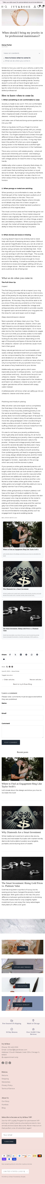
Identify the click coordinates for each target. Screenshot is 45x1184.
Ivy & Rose (10, 1176)
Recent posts (22, 752)
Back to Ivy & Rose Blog (22, 684)
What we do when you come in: (17, 61)
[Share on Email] (4, 659)
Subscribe (9, 1141)
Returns (5, 1075)
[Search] (7, 6)
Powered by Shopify (19, 1176)
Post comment (10, 742)
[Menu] (2, 6)
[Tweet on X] (7, 666)
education (10, 675)
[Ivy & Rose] (20, 7)
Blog (3, 1108)
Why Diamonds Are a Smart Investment (21, 832)
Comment (6, 723)
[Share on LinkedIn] (21, 654)
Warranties (6, 1082)
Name (4, 703)
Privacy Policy (7, 1085)
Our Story (5, 1101)
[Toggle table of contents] (39, 53)
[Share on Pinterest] (26, 654)
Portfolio (5, 1105)
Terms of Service (8, 1089)
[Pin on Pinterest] (12, 666)
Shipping (5, 1079)
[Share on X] (15, 654)
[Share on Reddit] (37, 654)
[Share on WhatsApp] (32, 654)
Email (4, 713)
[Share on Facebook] (10, 654)
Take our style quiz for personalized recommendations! (22, 2)
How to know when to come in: (18, 58)
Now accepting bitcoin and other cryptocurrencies (17, 1164)
